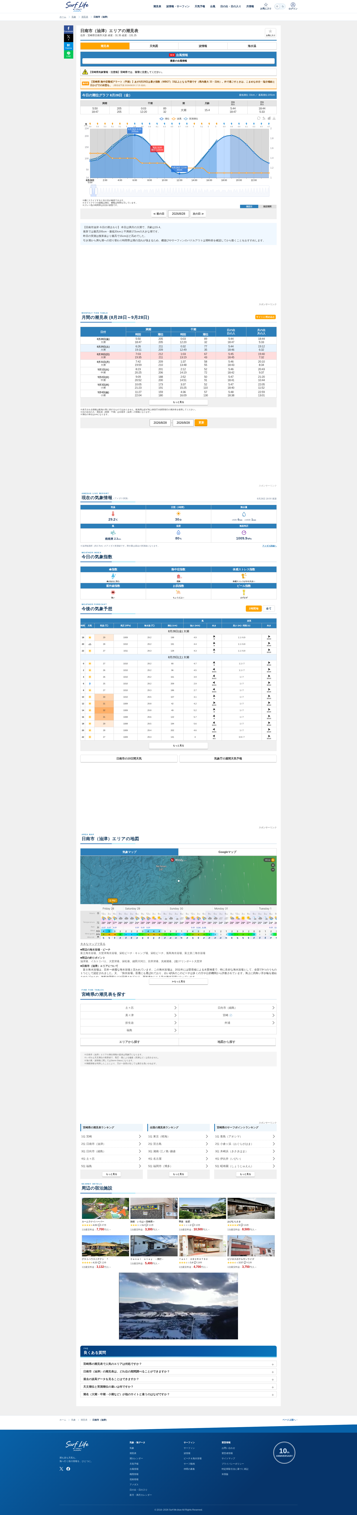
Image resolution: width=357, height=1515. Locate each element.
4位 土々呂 (88, 1158)
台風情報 (134, 1469)
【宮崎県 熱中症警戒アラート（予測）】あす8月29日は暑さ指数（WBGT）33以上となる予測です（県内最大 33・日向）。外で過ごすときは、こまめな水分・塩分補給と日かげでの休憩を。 (179, 83)
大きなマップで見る (92, 943)
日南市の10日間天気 (129, 758)
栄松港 (126, 961)
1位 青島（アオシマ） (228, 1136)
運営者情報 (227, 1453)
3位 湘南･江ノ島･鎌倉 (162, 1151)
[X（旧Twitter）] (61, 1469)
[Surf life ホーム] (78, 6)
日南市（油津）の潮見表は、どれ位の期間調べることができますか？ (126, 1371)
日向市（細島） (227, 1007)
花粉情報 (134, 1479)
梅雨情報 (134, 1474)
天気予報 (134, 1464)
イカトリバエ (98, 961)
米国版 (225, 1474)
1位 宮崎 (86, 1136)
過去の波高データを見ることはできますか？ (111, 1379)
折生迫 (129, 1022)
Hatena (68, 48)
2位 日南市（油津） (93, 1143)
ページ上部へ (290, 1420)
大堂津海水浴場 (108, 953)
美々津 (129, 1015)
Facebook (68, 31)
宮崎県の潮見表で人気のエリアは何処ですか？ (112, 1363)
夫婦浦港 (166, 961)
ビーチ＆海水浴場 (193, 1458)
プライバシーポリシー (233, 1464)
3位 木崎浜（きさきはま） (231, 1151)
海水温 (252, 45)
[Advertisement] (178, 276)
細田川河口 (138, 961)
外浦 (227, 1022)
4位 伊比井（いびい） (228, 1158)
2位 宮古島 (155, 1143)
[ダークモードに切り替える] (280, 6)
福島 (129, 1030)
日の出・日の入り (138, 1489)
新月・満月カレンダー (141, 1495)
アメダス (134, 1484)
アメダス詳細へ (269, 546)
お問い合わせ (228, 1448)
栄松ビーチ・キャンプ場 (133, 953)
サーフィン (189, 1448)
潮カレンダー (136, 1458)
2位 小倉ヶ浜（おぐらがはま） (234, 1143)
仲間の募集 (189, 1469)
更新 (201, 422)
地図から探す (226, 1041)
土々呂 (129, 1007)
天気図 (154, 45)
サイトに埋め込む (265, 317)
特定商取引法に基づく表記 (235, 1469)
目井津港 (153, 961)
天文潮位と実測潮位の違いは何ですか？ (108, 1386)
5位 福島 (86, 1166)
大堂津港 (114, 961)
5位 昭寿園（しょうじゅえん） (234, 1166)
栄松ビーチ (157, 953)
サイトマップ (228, 1458)
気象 (74, 17)
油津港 (84, 961)
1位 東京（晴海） (159, 1136)
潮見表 (84, 17)
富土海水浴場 (88, 953)
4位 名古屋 (155, 1158)
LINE (68, 56)
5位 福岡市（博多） (160, 1166)
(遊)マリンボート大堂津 (188, 961)
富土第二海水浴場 (194, 953)
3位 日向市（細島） (93, 1151)
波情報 (203, 45)
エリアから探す (129, 1041)
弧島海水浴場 (174, 953)
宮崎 (225, 1015)
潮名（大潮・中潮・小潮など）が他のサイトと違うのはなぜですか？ (126, 1394)
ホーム (63, 17)
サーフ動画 (189, 1464)
